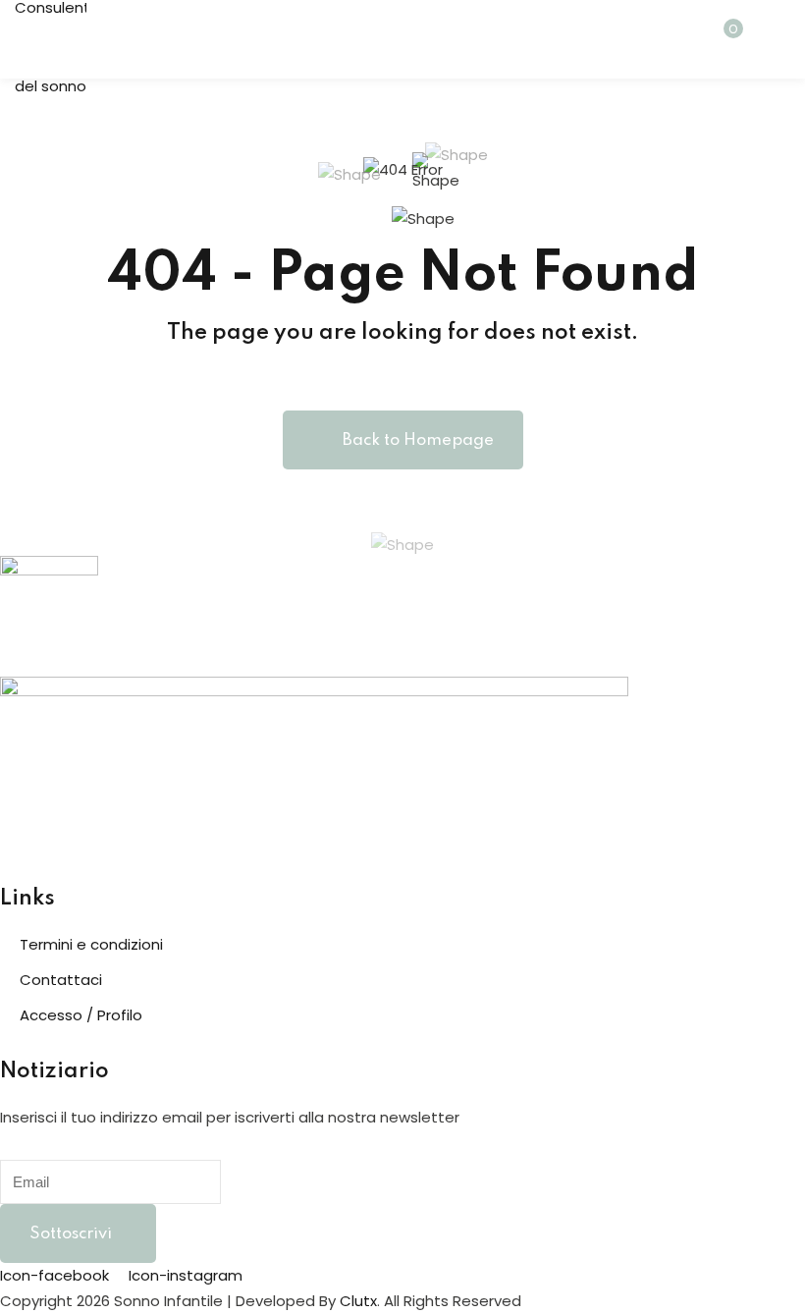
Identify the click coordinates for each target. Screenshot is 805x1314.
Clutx (358, 1300)
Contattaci (61, 979)
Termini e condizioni (91, 944)
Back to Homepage (418, 440)
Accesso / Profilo (81, 1015)
